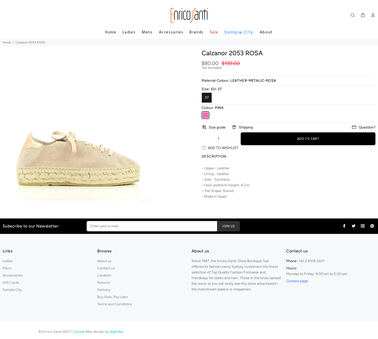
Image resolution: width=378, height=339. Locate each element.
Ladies (129, 32)
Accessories (171, 32)
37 (207, 97)
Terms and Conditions (114, 304)
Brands (197, 32)
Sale (214, 32)
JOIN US (228, 226)
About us (104, 261)
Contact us (106, 268)
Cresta (79, 331)
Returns (103, 282)
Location (104, 275)
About (266, 32)
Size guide (217, 127)
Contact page (297, 281)
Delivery (103, 290)
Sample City (239, 32)
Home (110, 32)
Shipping (246, 127)
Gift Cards (11, 282)
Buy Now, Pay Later (112, 297)
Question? (367, 127)
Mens (147, 32)
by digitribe (114, 331)
